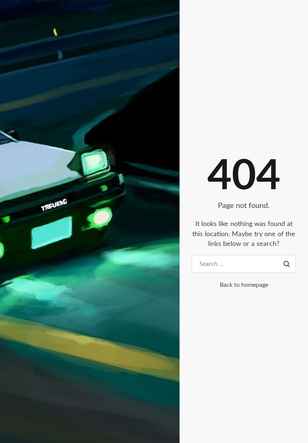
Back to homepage (244, 285)
